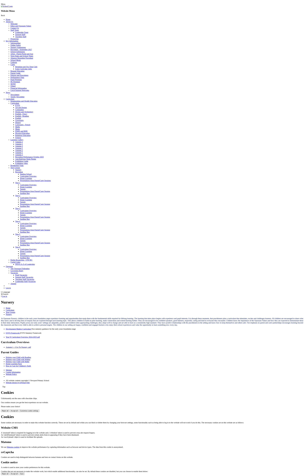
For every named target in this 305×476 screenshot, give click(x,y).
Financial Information (18, 88)
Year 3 (17, 208)
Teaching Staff (20, 37)
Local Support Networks (19, 90)
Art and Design (21, 108)
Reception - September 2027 (21, 50)
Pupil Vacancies (21, 275)
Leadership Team (21, 32)
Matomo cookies (13, 447)
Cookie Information (13, 372)
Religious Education (22, 135)
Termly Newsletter (17, 97)
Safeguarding (15, 43)
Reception (19, 172)
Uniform (13, 62)
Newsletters (14, 95)
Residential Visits (16, 166)
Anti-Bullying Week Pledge (25, 159)
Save (22, 474)
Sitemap (9, 370)
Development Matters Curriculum (18, 329)
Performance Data (17, 77)
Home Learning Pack (14, 364)
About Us (9, 22)
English (18, 118)
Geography (19, 120)
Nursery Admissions (18, 47)
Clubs (12, 65)
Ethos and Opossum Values (20, 26)
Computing (19, 110)
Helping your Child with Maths (17, 362)
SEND (13, 84)
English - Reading (22, 116)
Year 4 (17, 221)
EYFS (17, 105)
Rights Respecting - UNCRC (21, 260)
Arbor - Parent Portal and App (21, 54)
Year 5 (17, 234)
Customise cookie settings (29, 411)
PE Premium (15, 82)
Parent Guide (15, 73)
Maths (17, 127)
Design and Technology (24, 112)
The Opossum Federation (20, 269)
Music (17, 129)
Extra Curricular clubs (23, 69)
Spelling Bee (25, 193)
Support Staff (20, 35)
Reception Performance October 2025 (29, 157)
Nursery (18, 170)
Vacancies (14, 273)
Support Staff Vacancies (24, 277)
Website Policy (11, 374)
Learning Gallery (16, 140)
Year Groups (15, 168)
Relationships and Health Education (23, 101)
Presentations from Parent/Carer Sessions (35, 181)
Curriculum (10, 99)
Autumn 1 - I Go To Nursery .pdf (18, 347)
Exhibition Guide (21, 161)
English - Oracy (21, 114)
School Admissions (17, 52)
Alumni (13, 284)
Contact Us (14, 28)
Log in (8, 288)
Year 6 (17, 247)
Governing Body (16, 271)
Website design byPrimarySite (18, 383)
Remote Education (17, 71)
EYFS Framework (13, 333)
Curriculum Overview (28, 176)
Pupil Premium (16, 80)
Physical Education (22, 133)
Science (18, 138)
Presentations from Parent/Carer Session (35, 191)
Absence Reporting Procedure (21, 58)
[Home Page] (7, 6)
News (8, 93)
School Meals (15, 60)
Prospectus (14, 39)
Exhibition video (21, 163)
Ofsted (12, 86)
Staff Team (14, 30)
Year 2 (17, 196)
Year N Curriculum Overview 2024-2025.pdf (23, 337)
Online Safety (15, 45)
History (18, 123)
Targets (22, 189)
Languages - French (22, 125)
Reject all (5, 411)
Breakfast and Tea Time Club (26, 67)
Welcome (14, 24)
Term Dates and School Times (21, 56)
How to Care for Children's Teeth (18, 366)
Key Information (12, 41)
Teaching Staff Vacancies (24, 279)
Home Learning (26, 178)
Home (8, 19)
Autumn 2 (19, 142)
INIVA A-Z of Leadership (25, 264)
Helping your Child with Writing (18, 359)
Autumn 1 (19, 144)
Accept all (14, 411)
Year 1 (17, 183)
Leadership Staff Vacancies (25, 281)
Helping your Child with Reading (18, 357)
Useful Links (15, 262)
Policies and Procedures (19, 75)
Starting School (26, 174)
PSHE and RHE (21, 131)
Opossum (9, 266)
